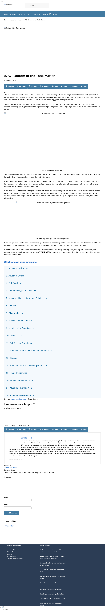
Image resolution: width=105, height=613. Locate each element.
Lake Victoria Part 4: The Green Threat (52, 598)
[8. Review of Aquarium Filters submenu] (36, 320)
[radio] (53, 411)
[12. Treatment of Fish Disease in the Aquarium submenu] (51, 350)
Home (6, 20)
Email (6, 504)
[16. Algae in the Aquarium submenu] (32, 380)
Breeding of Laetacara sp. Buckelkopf (52, 594)
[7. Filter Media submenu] (22, 313)
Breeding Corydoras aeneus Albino (51, 589)
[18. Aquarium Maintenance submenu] (33, 395)
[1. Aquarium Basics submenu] (27, 268)
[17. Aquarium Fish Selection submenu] (34, 388)
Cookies (9, 554)
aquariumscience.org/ (16, 459)
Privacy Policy (11, 552)
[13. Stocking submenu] (20, 358)
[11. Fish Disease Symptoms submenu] (34, 343)
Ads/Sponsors (11, 556)
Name (6, 497)
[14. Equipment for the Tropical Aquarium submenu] (46, 365)
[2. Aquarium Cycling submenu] (27, 275)
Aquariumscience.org (18, 399)
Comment (8, 477)
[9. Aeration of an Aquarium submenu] (33, 328)
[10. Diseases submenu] (21, 335)
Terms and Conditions (14, 550)
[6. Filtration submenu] (19, 305)
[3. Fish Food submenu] (20, 283)
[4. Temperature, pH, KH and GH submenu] (38, 290)
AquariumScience (16, 20)
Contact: (15, 558)
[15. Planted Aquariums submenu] (30, 373)
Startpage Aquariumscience (20, 262)
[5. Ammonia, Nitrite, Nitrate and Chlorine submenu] (46, 298)
